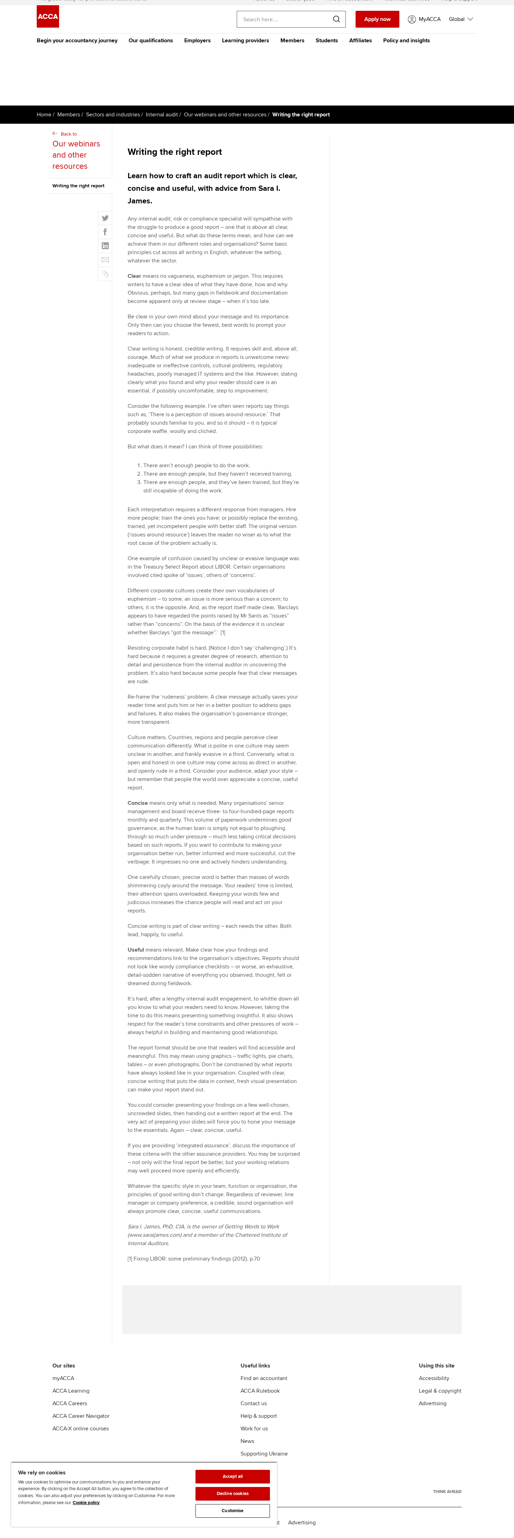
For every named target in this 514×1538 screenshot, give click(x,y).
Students (327, 40)
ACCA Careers (69, 1403)
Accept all (233, 1476)
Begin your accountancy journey (77, 40)
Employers (197, 40)
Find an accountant (264, 1378)
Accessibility (434, 1378)
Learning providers (245, 40)
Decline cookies (233, 1493)
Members (292, 40)
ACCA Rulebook (260, 1390)
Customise (232, 1511)
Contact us (254, 1403)
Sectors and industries (113, 114)
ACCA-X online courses (80, 1428)
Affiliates (360, 40)
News (247, 1441)
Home (44, 114)
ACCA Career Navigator (80, 1416)
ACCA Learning (71, 1390)
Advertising (433, 1403)
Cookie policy (86, 1502)
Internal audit (162, 114)
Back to (76, 151)
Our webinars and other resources (225, 114)
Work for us (254, 1428)
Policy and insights (406, 40)
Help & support (259, 1416)
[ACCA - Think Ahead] (447, 1491)
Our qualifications (151, 40)
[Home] (48, 25)
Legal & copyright (440, 1390)
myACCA (63, 1378)
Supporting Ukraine (264, 1453)
